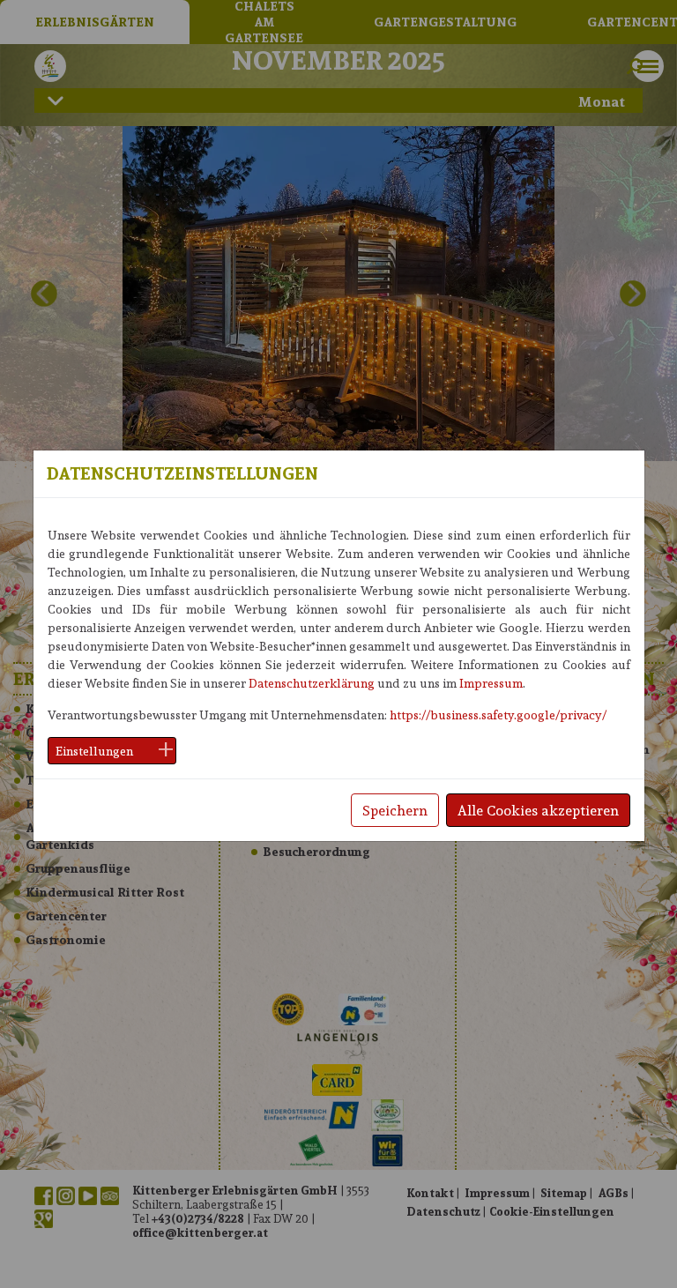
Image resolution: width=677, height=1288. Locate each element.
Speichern (395, 809)
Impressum (491, 682)
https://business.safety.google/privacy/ (498, 714)
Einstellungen (94, 750)
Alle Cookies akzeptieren (538, 809)
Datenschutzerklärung (312, 682)
